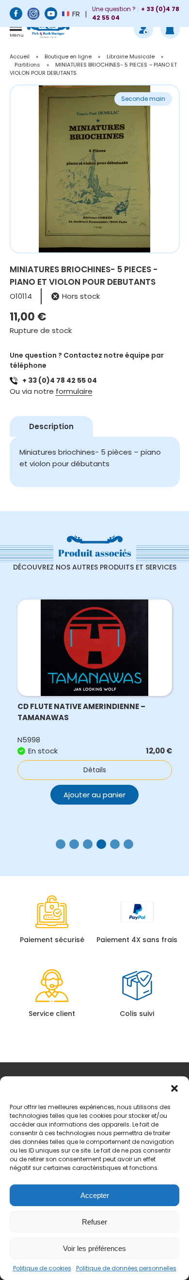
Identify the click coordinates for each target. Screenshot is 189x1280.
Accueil (20, 56)
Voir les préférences (94, 1248)
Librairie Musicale (131, 56)
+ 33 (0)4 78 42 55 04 (59, 380)
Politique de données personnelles (126, 1268)
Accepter (94, 1195)
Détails (97, 770)
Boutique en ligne (68, 56)
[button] (174, 1088)
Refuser (94, 1222)
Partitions (27, 65)
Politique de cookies (42, 1268)
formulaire (74, 391)
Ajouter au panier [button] (97, 795)
